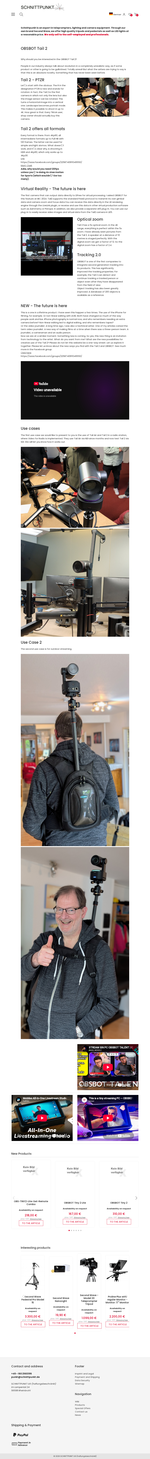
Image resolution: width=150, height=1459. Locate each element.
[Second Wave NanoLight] (61, 1275)
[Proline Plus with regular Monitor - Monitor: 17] (117, 1280)
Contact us (81, 1411)
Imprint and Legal (84, 1373)
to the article (31, 1223)
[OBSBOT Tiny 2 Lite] (75, 1177)
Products (80, 1404)
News (78, 1415)
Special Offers (82, 1408)
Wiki (77, 1401)
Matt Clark (26, 165)
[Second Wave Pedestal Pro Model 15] (32, 1292)
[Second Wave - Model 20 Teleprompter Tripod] (89, 1281)
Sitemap (79, 1383)
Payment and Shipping (87, 1377)
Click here (26, 352)
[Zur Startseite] (43, 10)
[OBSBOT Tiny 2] (119, 1177)
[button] (69, 1230)
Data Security (82, 1380)
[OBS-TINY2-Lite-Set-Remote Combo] (31, 1176)
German (117, 14)
